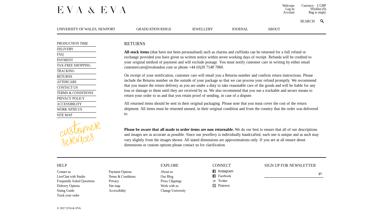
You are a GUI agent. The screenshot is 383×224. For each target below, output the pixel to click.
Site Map (64, 115)
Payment (65, 60)
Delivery (65, 49)
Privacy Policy (71, 98)
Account (288, 12)
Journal (240, 29)
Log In (289, 9)
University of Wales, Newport (86, 29)
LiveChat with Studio (71, 177)
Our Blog (167, 177)
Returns (64, 77)
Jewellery (202, 29)
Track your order (68, 195)
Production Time (72, 43)
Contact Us (67, 88)
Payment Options (120, 172)
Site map (114, 186)
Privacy (114, 181)
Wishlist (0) (318, 9)
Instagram (225, 171)
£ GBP (321, 6)
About (274, 29)
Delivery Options (68, 186)
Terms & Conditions (75, 93)
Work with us (69, 109)
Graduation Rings (153, 29)
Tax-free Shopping (74, 65)
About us (167, 172)
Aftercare (67, 82)
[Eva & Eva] (91, 9)
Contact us (64, 172)
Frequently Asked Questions (76, 181)
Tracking (66, 71)
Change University (173, 191)
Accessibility (69, 104)
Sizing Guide (65, 191)
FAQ (60, 54)
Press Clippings (171, 181)
